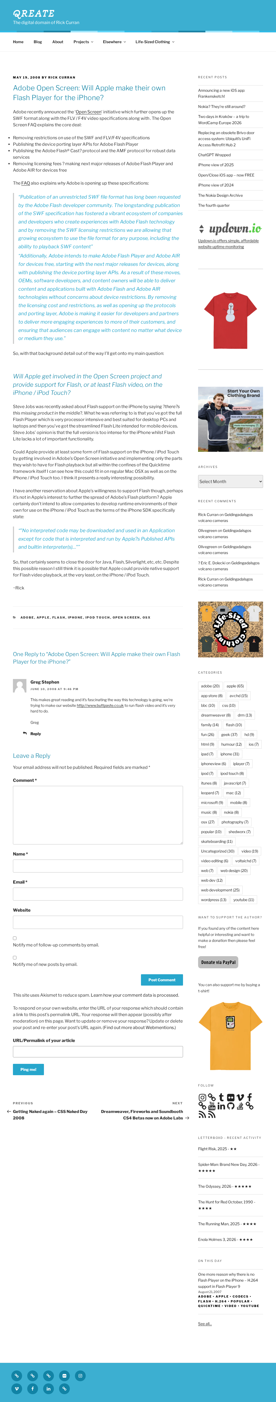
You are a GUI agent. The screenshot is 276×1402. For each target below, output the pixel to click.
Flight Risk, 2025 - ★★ (217, 1148)
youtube (243, 899)
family (210, 724)
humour (231, 744)
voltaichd (245, 860)
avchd (239, 695)
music (209, 812)
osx (147, 617)
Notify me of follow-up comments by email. (56, 945)
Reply (35, 733)
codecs (241, 1296)
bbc (208, 705)
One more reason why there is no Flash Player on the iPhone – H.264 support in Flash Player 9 (228, 1280)
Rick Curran (208, 514)
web (207, 870)
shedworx (240, 831)
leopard (210, 792)
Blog (38, 41)
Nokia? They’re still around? (221, 106)
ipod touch (97, 617)
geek (229, 734)
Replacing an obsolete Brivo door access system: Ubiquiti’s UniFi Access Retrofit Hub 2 (226, 138)
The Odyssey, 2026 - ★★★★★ (225, 1186)
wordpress (213, 899)
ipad (207, 754)
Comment (25, 780)
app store (212, 695)
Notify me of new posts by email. (45, 964)
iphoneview (213, 763)
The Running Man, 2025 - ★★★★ (227, 1223)
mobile (238, 802)
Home (18, 41)
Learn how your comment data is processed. (135, 995)
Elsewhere (112, 41)
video (250, 851)
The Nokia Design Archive (220, 195)
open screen (126, 617)
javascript (235, 783)
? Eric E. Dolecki (211, 563)
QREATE (34, 13)
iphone (75, 617)
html (207, 744)
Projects (81, 41)
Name (20, 854)
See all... (205, 1323)
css (229, 705)
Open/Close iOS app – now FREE (226, 175)
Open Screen (88, 111)
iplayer (241, 763)
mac (233, 792)
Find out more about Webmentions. (139, 1027)
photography (235, 822)
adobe (27, 617)
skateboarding (217, 841)
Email (20, 882)
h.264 (221, 1301)
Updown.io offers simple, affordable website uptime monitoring (228, 243)
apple (43, 617)
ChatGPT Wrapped (214, 154)
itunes (209, 783)
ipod (207, 773)
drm (245, 715)
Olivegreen (207, 530)
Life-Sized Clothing (153, 41)
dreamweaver (216, 715)
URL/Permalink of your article (44, 1040)
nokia (231, 812)
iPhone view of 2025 (216, 164)
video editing (214, 860)
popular (211, 831)
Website (21, 910)
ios (254, 744)
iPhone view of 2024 (216, 185)
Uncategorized (217, 851)
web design (234, 870)
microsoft (212, 802)
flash (58, 617)
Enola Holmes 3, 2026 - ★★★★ (225, 1239)
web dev (212, 880)
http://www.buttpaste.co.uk (100, 705)
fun (207, 734)
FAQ (25, 183)
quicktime (209, 1306)
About (57, 41)
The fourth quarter (214, 205)
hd (249, 734)
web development (220, 890)
